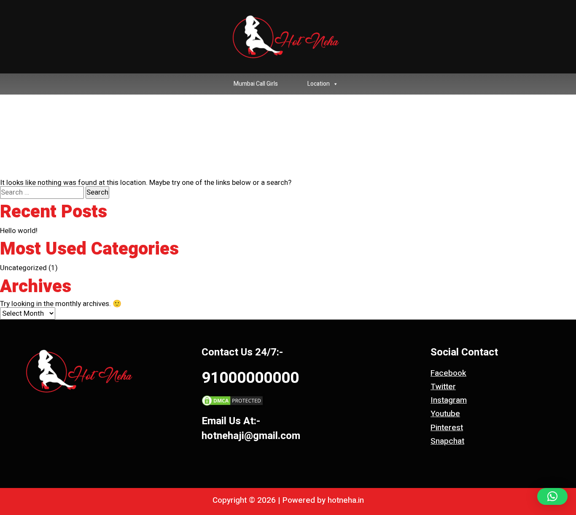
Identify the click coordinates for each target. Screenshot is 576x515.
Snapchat (447, 441)
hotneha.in (346, 500)
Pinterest (447, 428)
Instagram (449, 400)
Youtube (445, 414)
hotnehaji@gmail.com (251, 435)
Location (318, 83)
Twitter (443, 387)
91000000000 (250, 378)
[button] (552, 496)
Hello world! (19, 230)
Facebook (448, 373)
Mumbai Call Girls (256, 83)
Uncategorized (23, 268)
